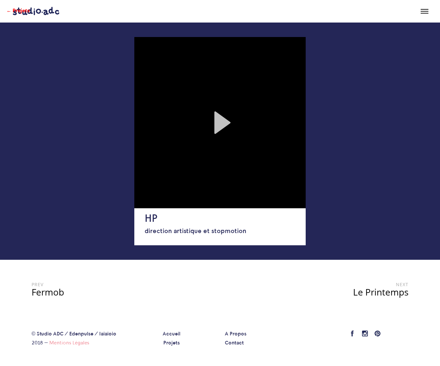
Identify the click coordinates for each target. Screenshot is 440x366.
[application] (220, 122)
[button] (220, 122)
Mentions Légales (69, 343)
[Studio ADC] (36, 11)
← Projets (18, 10)
